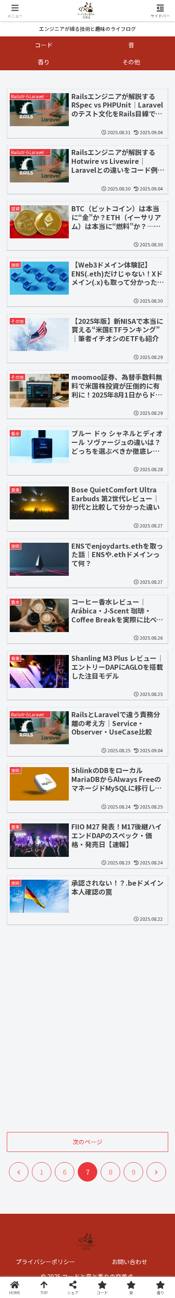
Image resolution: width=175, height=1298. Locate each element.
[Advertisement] (87, 1032)
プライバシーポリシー (45, 1261)
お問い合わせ (129, 1261)
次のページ (87, 1142)
